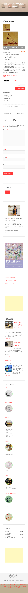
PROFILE (7, 417)
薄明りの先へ (8, 360)
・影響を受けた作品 (9, 435)
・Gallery (7, 453)
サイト (4, 164)
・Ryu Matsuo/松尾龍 (9, 429)
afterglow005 (20, 113)
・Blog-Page (8, 487)
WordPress (19, 582)
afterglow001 (8, 98)
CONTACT (10, 587)
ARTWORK (7, 441)
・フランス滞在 (8, 430)
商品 (17, 106)
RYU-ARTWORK (10, 580)
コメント (5, 129)
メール (5, 157)
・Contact (7, 505)
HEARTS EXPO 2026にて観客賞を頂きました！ (18, 325)
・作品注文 (7, 470)
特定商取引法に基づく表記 (10, 280)
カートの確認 (8, 511)
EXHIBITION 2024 (9, 402)
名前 (4, 149)
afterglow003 (7, 113)
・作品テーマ (8, 432)
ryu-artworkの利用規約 (10, 277)
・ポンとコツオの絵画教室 (10, 488)
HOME (6, 387)
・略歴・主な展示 (8, 436)
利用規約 (3, 584)
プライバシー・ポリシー (10, 283)
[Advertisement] (14, 303)
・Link (6, 506)
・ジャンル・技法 (8, 433)
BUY (6, 459)
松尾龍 (9, 218)
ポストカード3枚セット (10, 95)
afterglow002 (8, 100)
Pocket (15, 80)
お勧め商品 (13, 106)
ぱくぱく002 (8, 97)
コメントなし (7, 338)
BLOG (6, 475)
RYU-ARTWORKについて (10, 493)
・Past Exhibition (9, 454)
